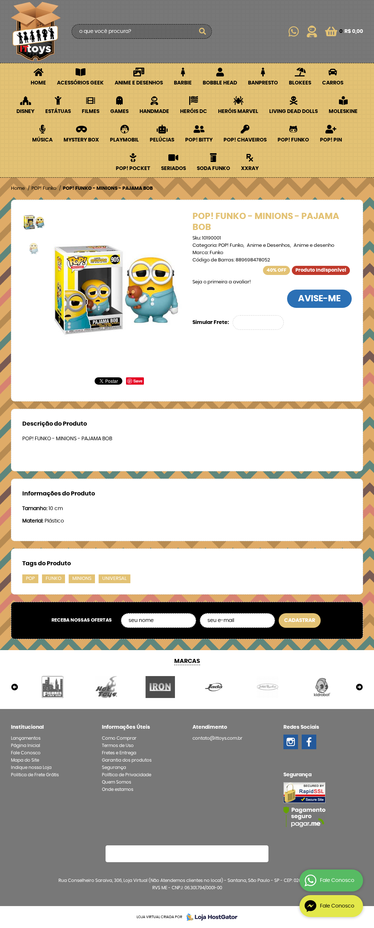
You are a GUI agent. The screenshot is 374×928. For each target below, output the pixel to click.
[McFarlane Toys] (160, 687)
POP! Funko (293, 140)
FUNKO (53, 578)
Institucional (27, 727)
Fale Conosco (26, 753)
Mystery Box (81, 140)
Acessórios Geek (80, 83)
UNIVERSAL (114, 578)
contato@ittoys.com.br (217, 738)
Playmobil (124, 140)
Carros (332, 83)
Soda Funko (213, 168)
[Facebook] (309, 742)
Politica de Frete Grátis (35, 775)
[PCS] (321, 687)
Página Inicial (25, 745)
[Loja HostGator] (209, 917)
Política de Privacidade (126, 775)
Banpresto (263, 83)
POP (30, 578)
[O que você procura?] (202, 31)
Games (119, 111)
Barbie (183, 83)
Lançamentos (26, 738)
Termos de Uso (118, 745)
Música (42, 140)
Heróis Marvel (238, 111)
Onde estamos (117, 789)
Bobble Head (220, 83)
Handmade (154, 111)
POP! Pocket (133, 168)
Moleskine (343, 111)
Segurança (114, 767)
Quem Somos (116, 782)
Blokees (300, 83)
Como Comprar (119, 738)
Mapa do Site (25, 760)
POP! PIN (331, 140)
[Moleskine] (267, 687)
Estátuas (58, 111)
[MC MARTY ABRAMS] (106, 687)
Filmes (90, 111)
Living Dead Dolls (293, 111)
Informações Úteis (126, 727)
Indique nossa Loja (31, 767)
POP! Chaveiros (245, 140)
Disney (25, 111)
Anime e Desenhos (139, 83)
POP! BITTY (199, 140)
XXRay (250, 168)
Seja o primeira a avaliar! (221, 282)
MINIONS (81, 578)
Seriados (173, 168)
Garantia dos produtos (127, 760)
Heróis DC (193, 111)
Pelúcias (162, 140)
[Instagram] (290, 742)
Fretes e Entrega (119, 753)
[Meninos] (214, 687)
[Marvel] (52, 687)
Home (38, 83)
